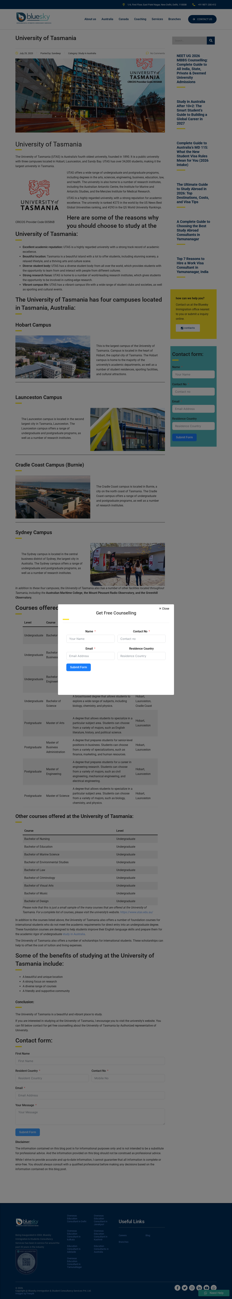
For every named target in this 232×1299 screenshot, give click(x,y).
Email (89, 648)
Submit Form (78, 667)
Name (89, 631)
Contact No (140, 631)
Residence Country (141, 648)
